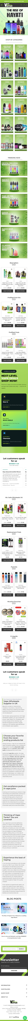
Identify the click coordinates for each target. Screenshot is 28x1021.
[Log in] (24, 5)
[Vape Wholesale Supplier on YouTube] (14, 1017)
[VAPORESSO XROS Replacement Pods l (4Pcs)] (7, 542)
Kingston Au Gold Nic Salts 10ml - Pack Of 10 (7, 519)
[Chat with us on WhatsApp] (25, 1018)
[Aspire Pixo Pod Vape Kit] (20, 577)
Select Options (7, 290)
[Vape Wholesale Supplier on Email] (10, 1017)
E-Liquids (14, 636)
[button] (2, 21)
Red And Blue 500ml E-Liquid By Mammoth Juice (20, 658)
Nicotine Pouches (14, 601)
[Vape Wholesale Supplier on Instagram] (16, 1017)
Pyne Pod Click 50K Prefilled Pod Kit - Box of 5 (7, 284)
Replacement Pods (14, 532)
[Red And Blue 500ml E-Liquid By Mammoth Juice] (20, 647)
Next (15, 265)
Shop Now (6, 407)
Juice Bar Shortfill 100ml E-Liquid (7, 657)
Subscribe (14, 970)
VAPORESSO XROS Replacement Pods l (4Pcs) (7, 553)
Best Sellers (14, 263)
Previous (13, 265)
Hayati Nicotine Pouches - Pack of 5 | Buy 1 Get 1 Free (7, 623)
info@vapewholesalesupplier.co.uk (15, 1005)
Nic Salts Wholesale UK (14, 497)
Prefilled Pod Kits (14, 297)
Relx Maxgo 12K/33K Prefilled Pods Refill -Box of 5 (20, 354)
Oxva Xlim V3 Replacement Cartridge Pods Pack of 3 (20, 554)
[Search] (21, 5)
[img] (12, 464)
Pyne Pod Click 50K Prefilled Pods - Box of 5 (20, 284)
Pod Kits (14, 567)
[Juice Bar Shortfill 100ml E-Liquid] (7, 647)
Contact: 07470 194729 (14, 1013)
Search (21, 949)
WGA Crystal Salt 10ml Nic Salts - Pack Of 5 (20, 519)
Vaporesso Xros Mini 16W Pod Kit (7, 587)
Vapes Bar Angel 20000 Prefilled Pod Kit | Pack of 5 (7, 319)
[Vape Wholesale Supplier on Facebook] (12, 1017)
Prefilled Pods (14, 332)
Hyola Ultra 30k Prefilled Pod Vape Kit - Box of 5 (21, 319)
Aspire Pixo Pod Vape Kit (20, 587)
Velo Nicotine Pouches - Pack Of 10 (20, 622)
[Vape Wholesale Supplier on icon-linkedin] (18, 1017)
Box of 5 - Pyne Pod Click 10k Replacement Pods (7, 354)
